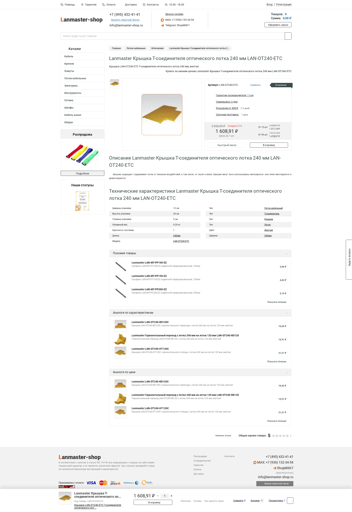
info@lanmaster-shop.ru (275, 477)
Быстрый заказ (227, 145)
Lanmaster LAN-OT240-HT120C (150, 348)
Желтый (268, 230)
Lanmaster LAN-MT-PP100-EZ (149, 262)
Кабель (68, 56)
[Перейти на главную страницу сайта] (81, 20)
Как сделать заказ (214, 501)
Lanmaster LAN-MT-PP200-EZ (149, 289)
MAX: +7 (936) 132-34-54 (179, 19)
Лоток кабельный (273, 208)
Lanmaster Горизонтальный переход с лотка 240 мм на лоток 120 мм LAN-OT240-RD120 (185, 335)
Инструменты (72, 92)
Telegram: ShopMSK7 (177, 25)
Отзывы (197, 501)
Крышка (268, 219)
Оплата (111, 4)
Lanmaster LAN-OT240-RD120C (150, 322)
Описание (186, 501)
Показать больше (276, 302)
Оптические (157, 48)
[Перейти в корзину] (267, 16)
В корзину (269, 145)
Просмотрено (276, 500)
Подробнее (82, 173)
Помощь (70, 4)
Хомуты (69, 71)
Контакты (153, 4)
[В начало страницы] (290, 500)
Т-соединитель (271, 213)
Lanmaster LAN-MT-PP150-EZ (149, 275)
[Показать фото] (114, 83)
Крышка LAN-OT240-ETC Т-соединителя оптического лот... (97, 506)
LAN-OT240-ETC (181, 241)
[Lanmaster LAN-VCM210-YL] (82, 154)
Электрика (71, 85)
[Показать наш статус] (82, 200)
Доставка (130, 4)
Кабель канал (72, 114)
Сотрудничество (202, 460)
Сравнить (238, 500)
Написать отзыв (223, 435)
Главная (116, 48)
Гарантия (90, 4)
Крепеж (69, 63)
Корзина (255, 500)
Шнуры (68, 122)
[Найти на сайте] (288, 36)
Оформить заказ (278, 24)
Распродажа (200, 456)
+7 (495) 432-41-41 (124, 14)
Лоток (267, 224)
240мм (176, 235)
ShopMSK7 (284, 468)
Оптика (68, 100)
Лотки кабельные (75, 78)
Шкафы (69, 107)
